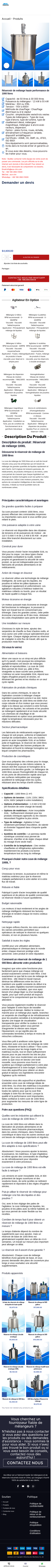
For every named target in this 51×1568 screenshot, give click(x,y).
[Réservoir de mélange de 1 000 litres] (13, 1385)
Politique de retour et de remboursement (37, 1514)
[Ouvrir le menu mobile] (48, 4)
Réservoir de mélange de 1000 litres (13, 1399)
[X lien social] (14, 268)
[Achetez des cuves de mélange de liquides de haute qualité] (13, 1288)
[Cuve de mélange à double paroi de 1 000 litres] (13, 1353)
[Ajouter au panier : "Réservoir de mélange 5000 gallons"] (28, 1298)
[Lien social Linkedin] (20, 268)
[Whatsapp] (33, 1486)
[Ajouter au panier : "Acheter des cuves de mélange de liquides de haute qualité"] (4, 1298)
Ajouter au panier (31, 257)
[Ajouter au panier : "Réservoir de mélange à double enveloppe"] (4, 1330)
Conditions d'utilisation (35, 1532)
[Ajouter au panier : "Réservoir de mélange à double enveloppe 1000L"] (4, 1362)
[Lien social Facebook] (11, 268)
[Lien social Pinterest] (17, 268)
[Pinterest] (28, 1486)
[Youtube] (23, 1486)
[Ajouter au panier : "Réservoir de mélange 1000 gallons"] (28, 1330)
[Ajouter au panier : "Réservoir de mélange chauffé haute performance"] (28, 1362)
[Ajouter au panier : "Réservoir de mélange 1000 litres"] (4, 1394)
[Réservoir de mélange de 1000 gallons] (37, 1321)
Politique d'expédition (35, 1523)
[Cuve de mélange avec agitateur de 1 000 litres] (37, 1385)
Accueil (6, 18)
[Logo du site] (5, 4)
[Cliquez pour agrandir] (6, 65)
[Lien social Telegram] (23, 268)
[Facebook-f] (18, 1486)
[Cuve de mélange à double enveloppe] (13, 1321)
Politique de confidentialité (36, 1504)
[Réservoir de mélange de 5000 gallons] (37, 1288)
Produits (18, 18)
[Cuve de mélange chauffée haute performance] (37, 1353)
